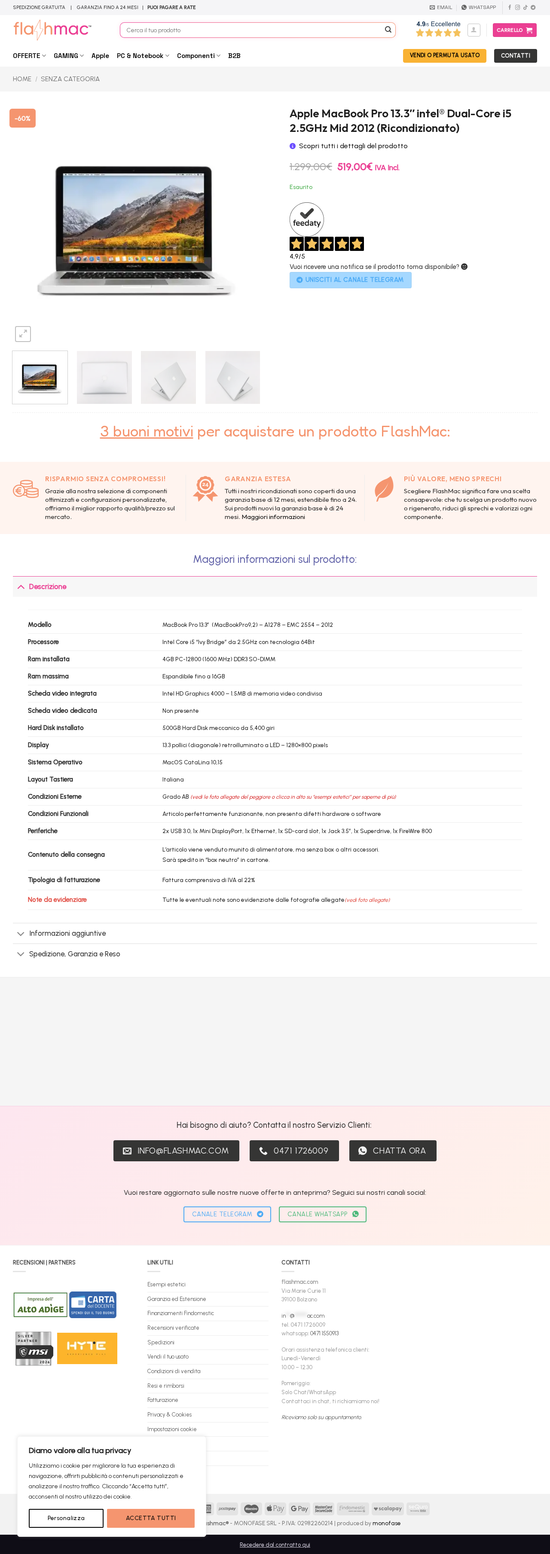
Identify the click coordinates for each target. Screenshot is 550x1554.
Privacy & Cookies (169, 1414)
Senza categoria (70, 79)
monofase (387, 1523)
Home (22, 79)
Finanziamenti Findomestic (180, 1313)
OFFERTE (26, 56)
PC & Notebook (140, 56)
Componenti (196, 56)
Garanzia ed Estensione (176, 1299)
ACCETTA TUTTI (151, 1518)
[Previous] (28, 220)
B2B (234, 56)
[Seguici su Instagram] (517, 7)
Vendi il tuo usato (168, 1356)
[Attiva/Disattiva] (21, 586)
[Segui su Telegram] (533, 7)
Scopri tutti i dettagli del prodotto (353, 146)
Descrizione (47, 586)
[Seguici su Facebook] (509, 7)
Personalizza (66, 1518)
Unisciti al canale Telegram (355, 280)
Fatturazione (162, 1400)
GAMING (66, 56)
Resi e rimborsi (165, 1386)
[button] (474, 30)
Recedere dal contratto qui (275, 1545)
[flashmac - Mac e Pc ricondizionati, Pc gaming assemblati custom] (60, 30)
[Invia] (388, 30)
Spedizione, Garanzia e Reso (74, 953)
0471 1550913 (324, 1333)
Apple (100, 56)
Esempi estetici (166, 1284)
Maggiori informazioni (273, 517)
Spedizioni (160, 1342)
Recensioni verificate (173, 1328)
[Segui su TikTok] (525, 7)
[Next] (244, 220)
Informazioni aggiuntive (67, 933)
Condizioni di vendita (173, 1371)
